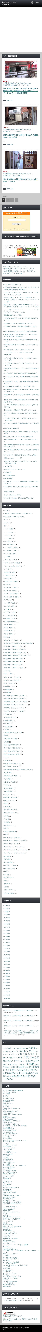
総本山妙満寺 (7, 856)
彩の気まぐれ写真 (8, 1154)
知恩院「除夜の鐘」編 (10, 831)
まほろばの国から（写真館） (11, 1257)
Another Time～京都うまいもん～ (12, 1108)
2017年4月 (7, 936)
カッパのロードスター (9, 1135)
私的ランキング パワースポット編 (13, 846)
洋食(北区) (7, 822)
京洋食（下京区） (9, 634)
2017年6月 (7, 930)
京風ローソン (7, 723)
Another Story (6, 1210)
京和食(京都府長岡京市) (10, 621)
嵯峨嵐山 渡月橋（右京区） (11, 775)
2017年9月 (7, 921)
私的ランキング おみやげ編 (12, 837)
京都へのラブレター (8, 1113)
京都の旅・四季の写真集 (9, 1192)
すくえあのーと (7, 1243)
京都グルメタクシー (8, 1160)
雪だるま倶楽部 (7, 1146)
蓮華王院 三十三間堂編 (10, 865)
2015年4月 (7, 951)
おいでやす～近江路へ (9, 1167)
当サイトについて (9, 794)
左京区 (21, 1070)
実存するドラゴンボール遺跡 (12, 766)
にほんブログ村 (7, 1320)
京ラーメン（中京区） (10, 615)
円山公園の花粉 (8, 478)
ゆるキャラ (7, 522)
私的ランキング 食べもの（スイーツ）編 (16, 849)
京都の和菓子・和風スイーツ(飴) (13, 664)
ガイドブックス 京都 (9, 553)
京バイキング (7, 600)
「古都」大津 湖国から (9, 1263)
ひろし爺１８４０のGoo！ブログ (12, 1276)
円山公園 (20, 1067)
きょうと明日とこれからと (10, 1172)
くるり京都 (6, 1156)
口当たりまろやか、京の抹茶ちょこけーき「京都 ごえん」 (19, 386)
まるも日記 (6, 1143)
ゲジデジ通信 (6, 1237)
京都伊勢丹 (29, 1061)
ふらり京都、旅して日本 (9, 1152)
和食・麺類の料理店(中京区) (11, 745)
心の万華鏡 (6, 1255)
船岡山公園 (7, 859)
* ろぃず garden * (7, 1149)
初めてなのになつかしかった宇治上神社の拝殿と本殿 (18, 436)
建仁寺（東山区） (9, 788)
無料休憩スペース (9, 825)
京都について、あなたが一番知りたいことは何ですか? (18, 1010)
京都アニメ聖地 (8, 674)
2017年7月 (7, 927)
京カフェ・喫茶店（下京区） (12, 593)
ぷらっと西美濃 (7, 1168)
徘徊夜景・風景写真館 (9, 1197)
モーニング (9, 1054)
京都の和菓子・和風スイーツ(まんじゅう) (15, 652)
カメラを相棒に (7, 1184)
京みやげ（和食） (9, 578)
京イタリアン (7, 584)
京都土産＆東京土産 (8, 1128)
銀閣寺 (19, 1076)
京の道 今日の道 (8, 1122)
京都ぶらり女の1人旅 (9, 1173)
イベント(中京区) (8, 535)
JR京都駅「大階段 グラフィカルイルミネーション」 (18, 513)
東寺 (16, 1073)
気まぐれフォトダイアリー (10, 1273)
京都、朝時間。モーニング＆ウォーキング (14, 1165)
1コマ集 (6, 510)
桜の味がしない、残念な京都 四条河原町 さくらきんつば (20, 410)
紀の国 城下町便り (8, 1224)
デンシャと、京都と (8, 1175)
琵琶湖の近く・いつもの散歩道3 (11, 1218)
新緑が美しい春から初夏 (10, 797)
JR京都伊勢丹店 (9, 1048)
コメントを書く (25, 85)
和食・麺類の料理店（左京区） (12, 751)
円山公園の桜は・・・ (10, 466)
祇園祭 (6, 834)
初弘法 (26, 1067)
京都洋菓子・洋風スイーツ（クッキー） (15, 695)
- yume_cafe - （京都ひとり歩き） (12, 1114)
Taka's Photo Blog (8, 1248)
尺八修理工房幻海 (8, 1159)
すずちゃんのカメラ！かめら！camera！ (14, 1219)
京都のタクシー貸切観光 (9, 1117)
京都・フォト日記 (8, 1103)
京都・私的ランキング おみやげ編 (12, 273)
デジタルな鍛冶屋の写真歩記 (11, 1187)
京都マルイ (23, 1061)
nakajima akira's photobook (10, 1249)
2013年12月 (7, 995)
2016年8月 (7, 945)
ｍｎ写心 (5, 1213)
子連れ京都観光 (7, 1127)
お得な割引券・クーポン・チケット (13, 516)
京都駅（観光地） (9, 720)
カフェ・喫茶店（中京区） (11, 547)
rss (32, 2)
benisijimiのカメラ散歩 (9, 1232)
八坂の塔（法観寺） (9, 726)
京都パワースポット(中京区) (11, 677)
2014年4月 (7, 982)
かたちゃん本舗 (7, 1138)
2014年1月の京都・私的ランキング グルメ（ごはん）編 (18, 268)
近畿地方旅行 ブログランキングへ (13, 1316)
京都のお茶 (7, 637)
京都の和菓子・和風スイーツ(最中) (13, 661)
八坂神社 (6, 729)
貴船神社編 (7, 883)
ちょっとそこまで (8, 1151)
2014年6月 (7, 976)
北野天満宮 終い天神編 (10, 738)
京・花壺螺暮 (6, 1093)
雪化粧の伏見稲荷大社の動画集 (12, 495)
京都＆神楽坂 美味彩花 (9, 1092)
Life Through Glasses (9, 1208)
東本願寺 (6, 816)
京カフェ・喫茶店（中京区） (12, 597)
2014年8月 (7, 970)
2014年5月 (7, 979)
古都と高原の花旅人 (8, 1100)
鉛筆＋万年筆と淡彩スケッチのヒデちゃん (14, 1140)
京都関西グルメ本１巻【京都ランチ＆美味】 (15, 1125)
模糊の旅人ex (6, 1229)
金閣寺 (6, 887)
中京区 (35, 1057)
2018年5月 (7, 911)
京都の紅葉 (7, 671)
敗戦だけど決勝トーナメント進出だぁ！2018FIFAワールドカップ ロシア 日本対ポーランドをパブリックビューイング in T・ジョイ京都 (21, 299)
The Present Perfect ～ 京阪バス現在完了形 (15, 1265)
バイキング (25, 1051)
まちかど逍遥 (6, 1266)
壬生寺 (6, 757)
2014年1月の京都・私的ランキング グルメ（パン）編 (18, 270)
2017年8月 (7, 924)
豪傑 (5, 880)
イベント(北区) (8, 538)
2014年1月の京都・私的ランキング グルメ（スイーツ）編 (19, 271)
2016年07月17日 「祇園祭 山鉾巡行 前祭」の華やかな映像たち (21, 455)
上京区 (19, 1058)
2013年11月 (7, 998)
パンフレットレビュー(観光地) (12, 563)
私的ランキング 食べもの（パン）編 (14, 853)
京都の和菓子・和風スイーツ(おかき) (14, 646)
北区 (30, 1067)
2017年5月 (7, 933)
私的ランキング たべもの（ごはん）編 (15, 840)
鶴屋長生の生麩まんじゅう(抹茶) (13, 315)
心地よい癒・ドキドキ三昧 (10, 1278)
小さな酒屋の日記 (8, 1132)
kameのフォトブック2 (9, 1241)
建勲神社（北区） (9, 791)
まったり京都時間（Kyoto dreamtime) (13, 1090)
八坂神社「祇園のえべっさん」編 (13, 732)
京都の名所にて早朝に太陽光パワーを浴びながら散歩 (18, 643)
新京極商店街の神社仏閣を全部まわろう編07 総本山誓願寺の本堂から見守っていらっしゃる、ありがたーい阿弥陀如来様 (21, 91)
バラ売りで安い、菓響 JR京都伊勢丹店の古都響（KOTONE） (20, 373)
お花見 (6, 519)
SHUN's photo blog (8, 1119)
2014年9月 (7, 967)
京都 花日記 (6, 1106)
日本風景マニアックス (9, 1200)
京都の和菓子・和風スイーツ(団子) (13, 658)
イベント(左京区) (8, 541)
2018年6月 (7, 908)
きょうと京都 (6, 1164)
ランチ (22, 1054)
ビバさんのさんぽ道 (8, 1141)
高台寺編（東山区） (9, 893)
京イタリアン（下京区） (10, 587)
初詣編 (6, 735)
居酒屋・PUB (7, 772)
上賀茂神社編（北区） (10, 572)
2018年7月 (7, 905)
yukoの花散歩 (7, 1286)
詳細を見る (10, 100)
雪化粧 (25, 1076)
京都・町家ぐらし (8, 1268)
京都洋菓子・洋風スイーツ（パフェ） (14, 708)
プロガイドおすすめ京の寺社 (11, 1124)
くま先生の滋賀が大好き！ (10, 1170)
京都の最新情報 (7, 1190)
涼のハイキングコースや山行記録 (12, 1203)
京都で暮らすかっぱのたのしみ (11, 1120)
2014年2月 (7, 988)
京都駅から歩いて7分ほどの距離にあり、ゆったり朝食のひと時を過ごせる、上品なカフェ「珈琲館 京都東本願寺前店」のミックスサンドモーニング (21, 1032)
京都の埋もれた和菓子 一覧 (11, 428)
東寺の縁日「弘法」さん (10, 812)
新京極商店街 (6, 85)
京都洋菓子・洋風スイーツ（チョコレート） (16, 704)
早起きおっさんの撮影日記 (10, 1133)
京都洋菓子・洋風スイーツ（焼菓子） (14, 711)
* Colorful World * (7, 1230)
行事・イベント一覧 (9, 868)
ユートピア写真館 (8, 1221)
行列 (5, 871)
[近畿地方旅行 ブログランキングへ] (9, 1314)
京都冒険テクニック (9, 686)
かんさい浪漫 (6, 1137)
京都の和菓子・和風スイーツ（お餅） (14, 667)
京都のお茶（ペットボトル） (12, 640)
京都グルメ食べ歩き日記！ (10, 1130)
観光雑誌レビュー (9, 877)
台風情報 (6, 742)
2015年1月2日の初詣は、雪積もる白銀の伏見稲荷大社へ (19, 498)
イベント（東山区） (9, 544)
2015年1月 (7, 958)
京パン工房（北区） (9, 606)
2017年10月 (7, 918)
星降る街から (6, 1260)
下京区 (27, 1057)
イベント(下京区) (8, 532)
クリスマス (7, 556)
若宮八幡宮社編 (8, 862)
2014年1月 (7, 992)
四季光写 (5, 1215)
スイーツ (14, 1051)
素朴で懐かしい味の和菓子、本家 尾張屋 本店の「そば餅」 (20, 349)
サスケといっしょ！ (8, 1235)
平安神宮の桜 (7, 472)
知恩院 (6, 828)
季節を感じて (6, 1246)
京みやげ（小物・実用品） (11, 581)
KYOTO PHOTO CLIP (9, 1148)
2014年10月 (7, 964)
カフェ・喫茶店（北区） (10, 550)
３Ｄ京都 (5, 1157)
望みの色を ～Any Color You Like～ (13, 1226)
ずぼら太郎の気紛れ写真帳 (10, 1281)
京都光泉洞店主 (7, 1178)
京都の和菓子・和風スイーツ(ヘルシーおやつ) (16, 655)
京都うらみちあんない (9, 1162)
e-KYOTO (6, 1180)
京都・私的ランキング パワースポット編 (14, 266)
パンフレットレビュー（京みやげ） (13, 566)
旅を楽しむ (6, 1275)
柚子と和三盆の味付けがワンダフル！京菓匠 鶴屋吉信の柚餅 (20, 331)
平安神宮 (6, 785)
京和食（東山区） (9, 630)
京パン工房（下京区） (10, 603)
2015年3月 (7, 955)
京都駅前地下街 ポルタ (10, 717)
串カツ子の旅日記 (8, 1283)
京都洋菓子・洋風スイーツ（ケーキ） (14, 698)
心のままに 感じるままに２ (11, 1258)
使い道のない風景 (8, 1198)
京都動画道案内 (8, 689)
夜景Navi (5, 1194)
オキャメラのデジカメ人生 (10, 1206)
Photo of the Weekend (9, 1227)
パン (33, 1051)
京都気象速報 (7, 692)
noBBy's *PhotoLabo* (8, 1209)
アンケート (7, 526)
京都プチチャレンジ (9, 683)
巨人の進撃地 (7, 779)
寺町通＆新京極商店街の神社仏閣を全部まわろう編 (17, 83)
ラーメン (14, 1058)
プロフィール (7, 569)
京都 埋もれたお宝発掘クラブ (9, 3)
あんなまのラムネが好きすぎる (12, 284)
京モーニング (7, 609)
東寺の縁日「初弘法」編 (10, 809)
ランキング (15, 1054)
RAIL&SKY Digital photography (11, 1216)
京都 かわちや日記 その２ (11, 1111)
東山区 (22, 1073)
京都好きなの (6, 1101)
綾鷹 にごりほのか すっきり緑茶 (13, 458)
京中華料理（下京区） (10, 618)
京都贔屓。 (6, 1116)
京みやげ (6, 1061)
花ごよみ (5, 1097)
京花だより (6, 1105)
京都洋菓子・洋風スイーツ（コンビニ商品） (16, 701)
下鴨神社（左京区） (9, 575)
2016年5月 (7, 948)
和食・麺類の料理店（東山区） (12, 754)
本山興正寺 (7, 806)
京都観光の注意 (8, 714)
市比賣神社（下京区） (10, 782)
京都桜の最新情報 (9, 491)
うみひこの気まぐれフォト (10, 1233)
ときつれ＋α (6, 1271)
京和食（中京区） (9, 627)
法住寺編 (6, 819)
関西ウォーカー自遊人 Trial (10, 1254)
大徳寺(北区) (7, 760)
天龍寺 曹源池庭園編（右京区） (13, 763)
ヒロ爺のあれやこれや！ (9, 1284)
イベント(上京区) (8, 529)
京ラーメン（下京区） (10, 612)
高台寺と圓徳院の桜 (9, 475)
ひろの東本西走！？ (8, 1270)
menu (37, 2)
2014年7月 (7, 973)
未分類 (6, 803)
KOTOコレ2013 (7, 1181)
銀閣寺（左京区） (9, 890)
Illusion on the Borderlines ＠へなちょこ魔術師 (15, 1245)
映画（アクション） (9, 800)
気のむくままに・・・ (9, 1240)
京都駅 (30, 1064)
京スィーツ (14, 1061)
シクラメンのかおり (8, 1098)
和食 (11, 1069)
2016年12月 (7, 942)
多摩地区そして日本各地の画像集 (12, 1202)
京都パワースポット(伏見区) (11, 680)
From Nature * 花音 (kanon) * (11, 1238)
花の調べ (5, 1223)
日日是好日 (6, 1095)
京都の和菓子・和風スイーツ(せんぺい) (14, 649)
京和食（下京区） (9, 624)
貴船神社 (9, 1076)
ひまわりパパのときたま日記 (11, 1262)
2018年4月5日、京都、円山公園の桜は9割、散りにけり (19, 323)
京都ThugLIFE (7, 1189)
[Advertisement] (21, 30)
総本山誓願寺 (14, 85)
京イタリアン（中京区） (10, 590)
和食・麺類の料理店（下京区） (12, 748)
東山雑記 (5, 1109)
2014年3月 (7, 985)
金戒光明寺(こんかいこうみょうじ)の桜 (14, 469)
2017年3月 (7, 939)
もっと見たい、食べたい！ (10, 1145)
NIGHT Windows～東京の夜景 (11, 1195)
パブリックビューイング (10, 559)
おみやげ (25, 1048)
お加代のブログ (7, 1177)
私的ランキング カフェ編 (11, 843)
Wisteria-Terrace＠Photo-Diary (11, 1212)
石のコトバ (6, 1186)
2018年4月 (7, 914)
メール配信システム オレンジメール (20, 229)
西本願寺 (6, 874)
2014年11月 (7, 961)
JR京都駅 (18, 1048)
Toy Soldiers (6, 1183)
